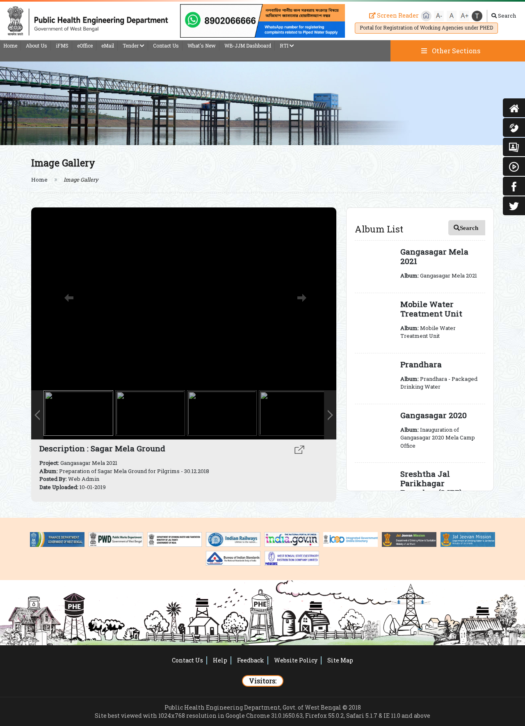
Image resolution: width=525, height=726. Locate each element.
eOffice (85, 45)
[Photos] (514, 147)
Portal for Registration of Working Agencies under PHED (426, 27)
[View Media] (299, 448)
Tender (131, 45)
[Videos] (514, 166)
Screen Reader (397, 15)
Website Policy (295, 660)
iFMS (62, 45)
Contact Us (166, 45)
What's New (201, 45)
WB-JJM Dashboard (247, 45)
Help (220, 660)
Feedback (250, 660)
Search (506, 15)
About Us (36, 45)
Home (10, 45)
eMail (107, 45)
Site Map (340, 660)
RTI (285, 45)
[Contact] (514, 127)
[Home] (514, 107)
